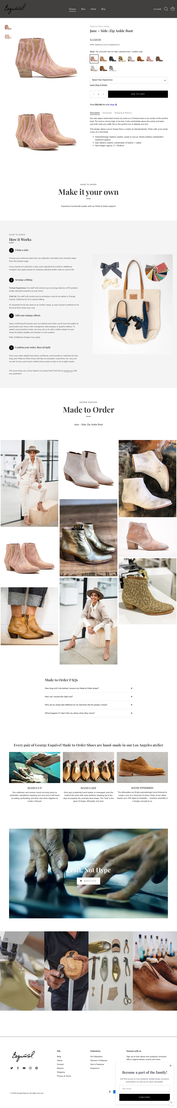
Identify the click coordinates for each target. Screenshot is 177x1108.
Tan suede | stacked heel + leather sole (103, 59)
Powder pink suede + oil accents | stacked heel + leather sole (150, 59)
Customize (113, 68)
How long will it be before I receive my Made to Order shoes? (72, 688)
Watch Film (89, 881)
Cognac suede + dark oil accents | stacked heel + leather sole (141, 59)
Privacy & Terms (64, 1076)
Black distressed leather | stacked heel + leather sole (113, 59)
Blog (103, 9)
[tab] (96, 112)
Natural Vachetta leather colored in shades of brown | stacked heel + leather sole (103, 68)
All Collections (96, 1056)
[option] (8, 27)
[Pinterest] (36, 1068)
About (93, 9)
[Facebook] (18, 1068)
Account (157, 9)
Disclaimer (107, 113)
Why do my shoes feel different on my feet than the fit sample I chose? (76, 704)
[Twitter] (11, 1068)
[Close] (170, 1065)
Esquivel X (94, 1068)
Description (95, 113)
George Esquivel (23, 1093)
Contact (60, 1064)
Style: (116, 51)
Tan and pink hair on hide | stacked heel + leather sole (94, 59)
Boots (106, 26)
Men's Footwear (97, 1064)
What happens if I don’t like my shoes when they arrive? (70, 713)
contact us (68, 370)
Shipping (61, 1072)
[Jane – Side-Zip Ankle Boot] (8, 27)
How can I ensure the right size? (59, 696)
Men (83, 9)
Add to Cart (138, 94)
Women (72, 9)
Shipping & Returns (123, 113)
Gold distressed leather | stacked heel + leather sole (122, 59)
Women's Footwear (98, 1060)
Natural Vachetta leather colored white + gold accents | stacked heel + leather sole (131, 59)
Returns (60, 1068)
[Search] (166, 9)
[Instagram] (30, 1068)
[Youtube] (24, 1068)
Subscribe (144, 1097)
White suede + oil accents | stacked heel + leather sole (94, 68)
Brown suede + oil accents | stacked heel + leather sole (159, 59)
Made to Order (96, 26)
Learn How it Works (98, 85)
